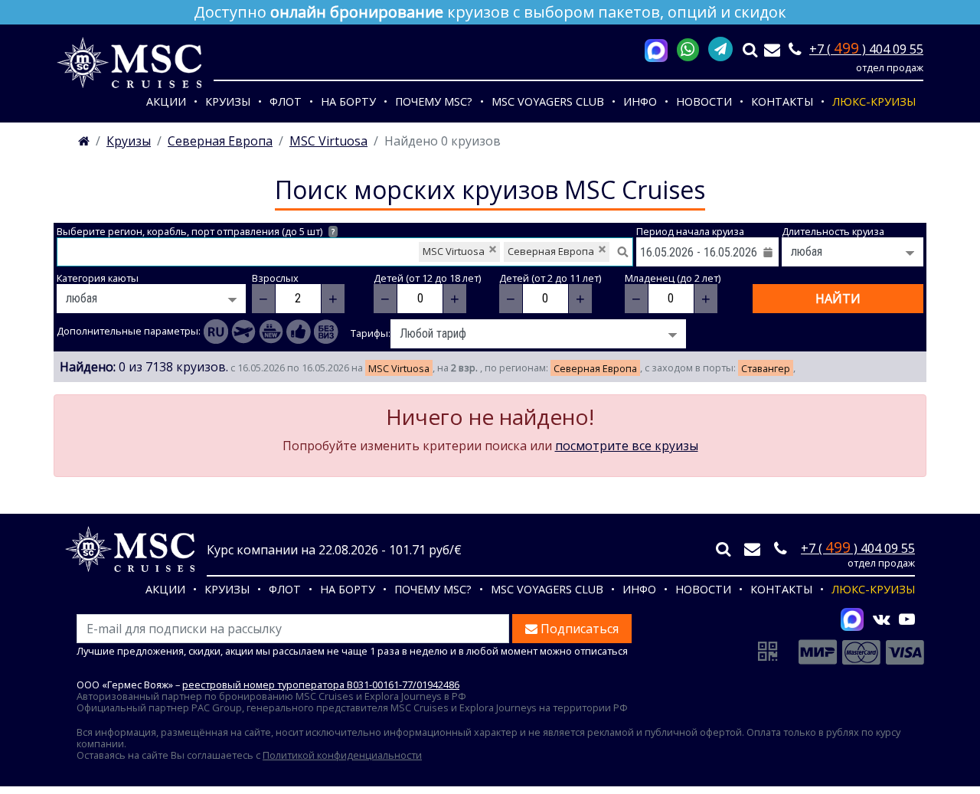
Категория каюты (98, 278)
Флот (286, 101)
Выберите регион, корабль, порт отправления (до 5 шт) (196, 231)
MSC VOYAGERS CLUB (548, 101)
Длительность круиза (833, 231)
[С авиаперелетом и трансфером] (243, 331)
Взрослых (275, 278)
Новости (704, 101)
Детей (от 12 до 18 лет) (427, 278)
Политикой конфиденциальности (342, 755)
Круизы (227, 101)
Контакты (782, 101)
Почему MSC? (433, 101)
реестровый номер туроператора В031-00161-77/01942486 (320, 684)
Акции (166, 101)
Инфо (640, 101)
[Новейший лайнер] (271, 331)
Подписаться (578, 628)
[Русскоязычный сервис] (216, 331)
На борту (348, 101)
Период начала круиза (690, 231)
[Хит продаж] (298, 331)
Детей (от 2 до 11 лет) (550, 278)
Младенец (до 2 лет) (672, 278)
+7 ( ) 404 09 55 (866, 49)
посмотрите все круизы (626, 445)
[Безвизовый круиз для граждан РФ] (326, 331)
